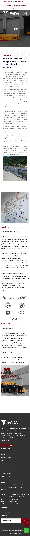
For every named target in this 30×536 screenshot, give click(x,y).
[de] (19, 1)
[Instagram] (2, 445)
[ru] (16, 1)
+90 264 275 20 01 (14, 499)
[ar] (23, 1)
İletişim (4, 467)
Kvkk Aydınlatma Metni (7, 470)
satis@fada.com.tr (14, 501)
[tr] (5, 1)
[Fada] (11, 13)
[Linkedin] (6, 445)
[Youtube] (11, 445)
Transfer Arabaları (6, 457)
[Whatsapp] (24, 530)
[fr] (13, 1)
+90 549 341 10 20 (14, 504)
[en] (9, 1)
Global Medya (17, 533)
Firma (3, 454)
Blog (3, 463)
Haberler (4, 460)
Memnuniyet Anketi (7, 473)
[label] (25, 13)
